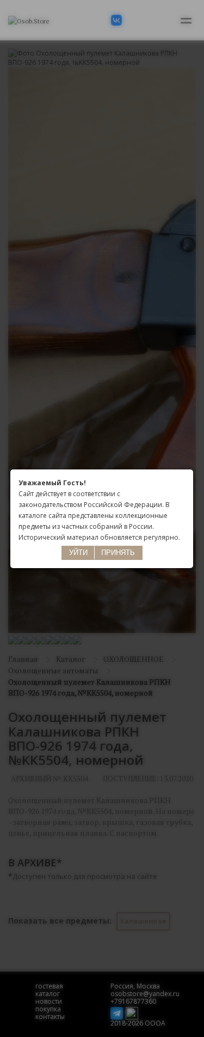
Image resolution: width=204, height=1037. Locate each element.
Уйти (78, 552)
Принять (118, 552)
